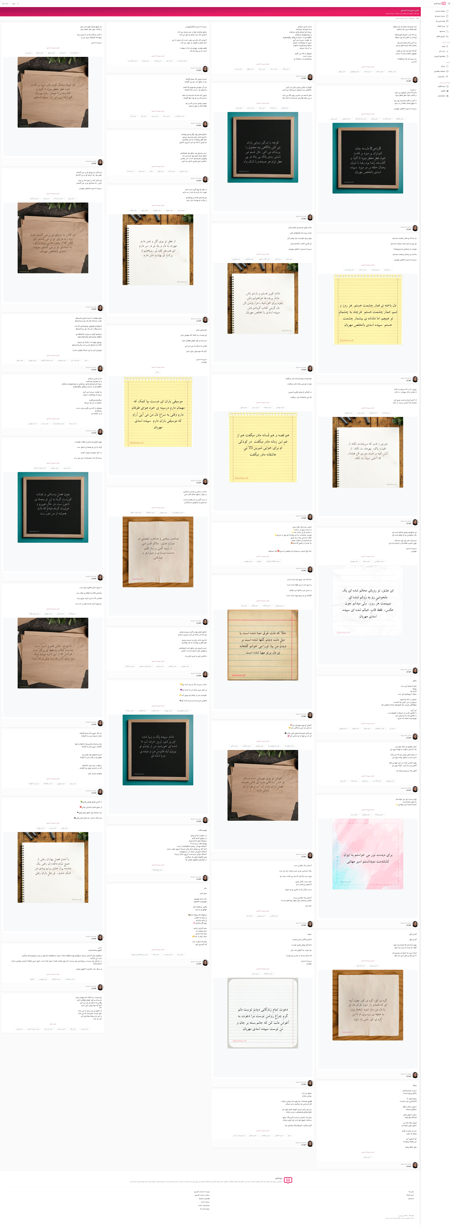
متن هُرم (365, 781)
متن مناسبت (168, 955)
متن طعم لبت (132, 61)
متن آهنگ (410, 1195)
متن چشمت (375, 270)
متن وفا (72, 1029)
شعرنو (259, 561)
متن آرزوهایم (379, 728)
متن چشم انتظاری (47, 360)
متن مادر (180, 955)
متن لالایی (243, 407)
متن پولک (285, 69)
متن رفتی (64, 828)
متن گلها (255, 606)
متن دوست (84, 1029)
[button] (17, 3)
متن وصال (374, 119)
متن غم (143, 116)
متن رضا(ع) (399, 119)
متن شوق (51, 53)
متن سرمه (262, 69)
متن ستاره (367, 72)
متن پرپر (28, 53)
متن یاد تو (181, 210)
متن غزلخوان (249, 259)
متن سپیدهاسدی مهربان (139, 955)
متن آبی (392, 728)
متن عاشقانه (150, 513)
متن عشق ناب (179, 116)
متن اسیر (354, 815)
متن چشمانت (265, 1136)
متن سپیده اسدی (410, 10)
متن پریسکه (379, 815)
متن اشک (273, 108)
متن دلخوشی (379, 561)
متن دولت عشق (136, 513)
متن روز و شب (349, 270)
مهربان (408, 81)
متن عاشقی (172, 666)
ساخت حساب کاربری (202, 1195)
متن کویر (278, 259)
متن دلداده (362, 270)
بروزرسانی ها (205, 1209)
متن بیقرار (342, 72)
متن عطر (262, 108)
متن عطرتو (169, 210)
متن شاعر (171, 171)
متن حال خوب (181, 61)
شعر (151, 171)
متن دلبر (62, 53)
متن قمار (387, 270)
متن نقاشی (273, 916)
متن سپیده (129, 711)
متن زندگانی (246, 746)
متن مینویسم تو (58, 424)
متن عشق (20, 360)
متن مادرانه (267, 407)
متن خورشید (236, 259)
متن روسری (373, 966)
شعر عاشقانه (268, 974)
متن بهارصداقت (157, 870)
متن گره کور (361, 966)
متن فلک (72, 614)
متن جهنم (145, 61)
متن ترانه (354, 781)
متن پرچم (367, 1157)
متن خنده (130, 171)
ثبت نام (5, 3)
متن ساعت (379, 72)
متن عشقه (392, 72)
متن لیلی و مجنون (145, 666)
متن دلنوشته (69, 979)
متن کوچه (284, 108)
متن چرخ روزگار (34, 614)
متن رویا (46, 199)
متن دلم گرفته (33, 784)
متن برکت (133, 210)
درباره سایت (205, 1202)
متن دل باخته (129, 666)
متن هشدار (385, 413)
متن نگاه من (377, 781)
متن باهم (367, 728)
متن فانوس (142, 711)
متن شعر (53, 1024)
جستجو (411, 1198)
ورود (13, 3)
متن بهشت (157, 61)
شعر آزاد (249, 916)
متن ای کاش (34, 199)
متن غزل (343, 781)
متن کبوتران (346, 119)
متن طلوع (250, 69)
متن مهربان (32, 360)
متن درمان (159, 666)
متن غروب (154, 116)
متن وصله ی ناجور (40, 468)
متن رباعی (334, 119)
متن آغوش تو (289, 746)
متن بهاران (355, 728)
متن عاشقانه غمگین (272, 561)
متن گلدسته (74, 53)
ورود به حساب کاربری (202, 1192)
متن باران (239, 108)
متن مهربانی (62, 360)
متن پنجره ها (58, 199)
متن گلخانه (266, 606)
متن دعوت (255, 974)
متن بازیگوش (354, 72)
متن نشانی (234, 746)
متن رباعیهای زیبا (177, 513)
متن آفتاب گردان (264, 259)
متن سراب (238, 69)
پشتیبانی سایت (204, 1205)
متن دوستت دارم (238, 1136)
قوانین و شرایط (204, 1198)
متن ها (411, 1192)
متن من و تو (48, 1029)
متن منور (169, 61)
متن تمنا (133, 116)
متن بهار (160, 171)
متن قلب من (75, 360)
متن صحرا (166, 116)
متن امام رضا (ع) (360, 119)
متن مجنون (183, 171)
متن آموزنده (373, 413)
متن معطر (39, 53)
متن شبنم (250, 108)
